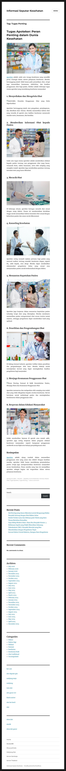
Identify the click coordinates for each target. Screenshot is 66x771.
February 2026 (13, 569)
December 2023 (13, 624)
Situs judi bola (11, 748)
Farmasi (19, 478)
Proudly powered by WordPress (32, 766)
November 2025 (13, 576)
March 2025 (12, 595)
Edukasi (11, 644)
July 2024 (11, 614)
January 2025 (12, 600)
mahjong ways (11, 678)
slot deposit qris (12, 673)
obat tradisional (13, 654)
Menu (55, 11)
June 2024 (11, 617)
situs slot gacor (12, 729)
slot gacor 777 (11, 693)
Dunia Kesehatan (34, 478)
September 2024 (14, 609)
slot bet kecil (11, 702)
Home (9, 739)
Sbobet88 (10, 744)
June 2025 (11, 588)
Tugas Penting (23, 480)
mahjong (10, 683)
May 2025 (11, 590)
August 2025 (12, 583)
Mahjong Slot (11, 752)
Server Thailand (12, 760)
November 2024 (13, 605)
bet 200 (9, 669)
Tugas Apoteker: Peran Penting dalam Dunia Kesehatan (23, 35)
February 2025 (13, 597)
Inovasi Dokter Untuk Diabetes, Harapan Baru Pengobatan (28, 532)
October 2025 (13, 578)
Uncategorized (13, 656)
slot (8, 707)
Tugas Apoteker (14, 480)
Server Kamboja (12, 756)
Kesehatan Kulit (13, 652)
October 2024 (13, 607)
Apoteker (10, 77)
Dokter (10, 640)
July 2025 (11, 585)
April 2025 (11, 593)
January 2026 (12, 571)
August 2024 (12, 612)
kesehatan (11, 649)
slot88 (9, 724)
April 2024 (11, 621)
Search (9, 492)
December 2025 (13, 573)
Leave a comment (34, 480)
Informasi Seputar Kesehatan (25, 10)
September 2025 (14, 581)
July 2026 (11, 566)
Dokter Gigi (12, 642)
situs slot (10, 719)
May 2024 (11, 619)
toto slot (9, 688)
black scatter (11, 697)
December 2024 (13, 602)
